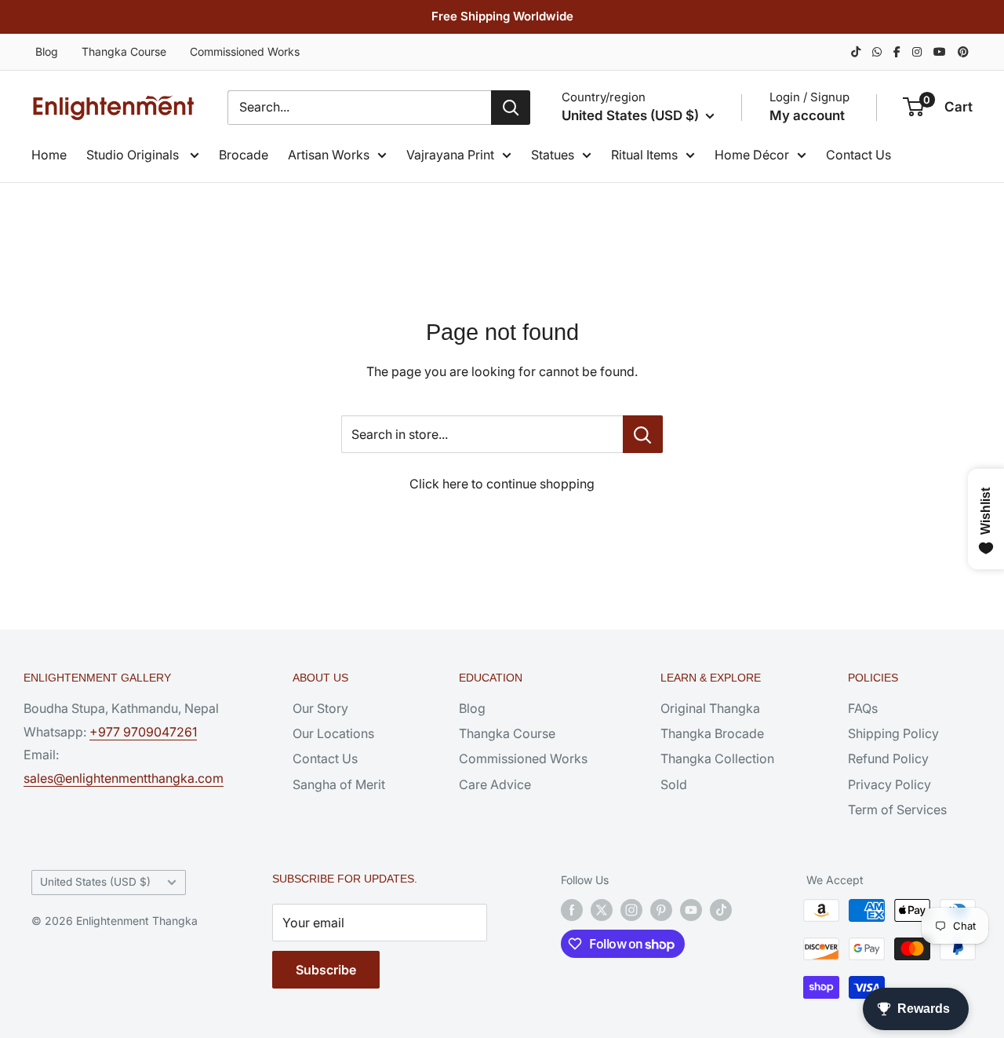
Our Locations (333, 733)
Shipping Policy (893, 733)
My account (807, 115)
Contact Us (858, 155)
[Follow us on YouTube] (691, 910)
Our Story (320, 708)
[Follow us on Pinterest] (661, 910)
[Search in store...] (643, 434)
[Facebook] (896, 51)
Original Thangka (710, 708)
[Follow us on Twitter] (602, 910)
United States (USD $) (95, 881)
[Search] (510, 107)
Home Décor (752, 155)
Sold (673, 784)
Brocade (243, 155)
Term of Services (897, 809)
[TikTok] (855, 51)
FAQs (863, 708)
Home (49, 155)
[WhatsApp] (877, 51)
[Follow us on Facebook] (572, 910)
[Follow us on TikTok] (721, 910)
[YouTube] (939, 51)
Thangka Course (124, 51)
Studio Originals (134, 155)
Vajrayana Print (450, 155)
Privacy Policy (889, 784)
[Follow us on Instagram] (631, 910)
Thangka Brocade (712, 733)
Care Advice (495, 784)
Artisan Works (328, 155)
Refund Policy (888, 758)
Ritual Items (644, 155)
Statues (552, 155)
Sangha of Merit (339, 784)
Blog (46, 51)
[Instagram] (917, 51)
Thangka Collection (717, 758)
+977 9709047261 (143, 732)
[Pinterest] (963, 51)
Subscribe (326, 970)
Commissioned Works (245, 51)
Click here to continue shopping (502, 484)
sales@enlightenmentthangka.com (124, 778)
